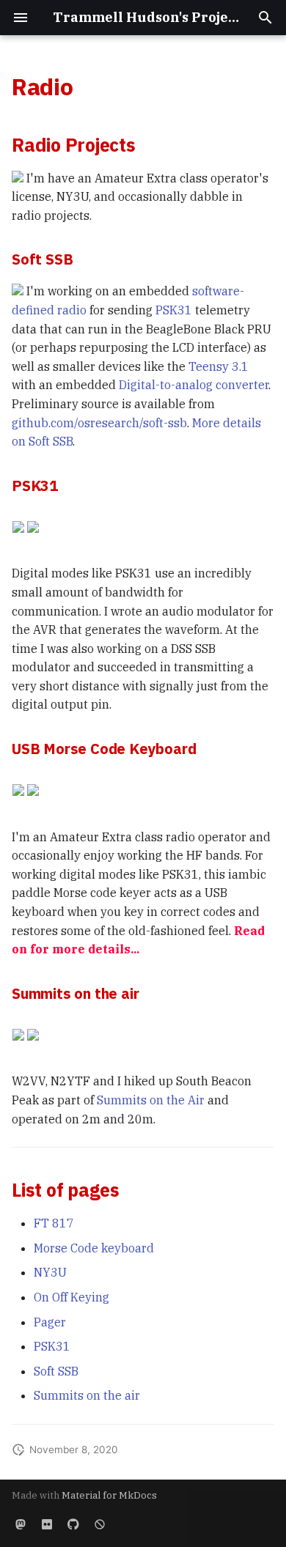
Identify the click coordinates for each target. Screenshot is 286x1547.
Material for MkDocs (109, 1495)
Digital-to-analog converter (193, 384)
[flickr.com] (47, 1523)
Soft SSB (56, 1371)
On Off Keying (71, 1297)
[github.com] (73, 1523)
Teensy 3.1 (218, 366)
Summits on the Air (151, 1100)
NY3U (50, 1272)
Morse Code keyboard (94, 1248)
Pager (50, 1322)
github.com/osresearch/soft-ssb (99, 423)
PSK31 (173, 310)
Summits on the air (87, 1395)
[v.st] (20, 1523)
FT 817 (54, 1223)
